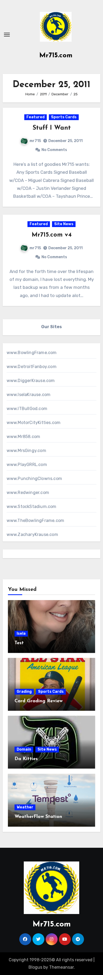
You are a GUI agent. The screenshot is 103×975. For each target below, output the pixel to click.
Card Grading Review (39, 701)
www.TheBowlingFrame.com (35, 520)
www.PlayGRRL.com (27, 464)
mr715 (35, 141)
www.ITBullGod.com (27, 408)
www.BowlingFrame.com (32, 352)
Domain (24, 749)
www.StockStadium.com (32, 506)
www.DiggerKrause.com (31, 380)
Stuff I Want (51, 128)
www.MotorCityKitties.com (34, 422)
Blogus (35, 967)
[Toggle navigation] (7, 34)
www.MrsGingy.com (26, 450)
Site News (63, 224)
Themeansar (61, 967)
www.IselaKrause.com (29, 394)
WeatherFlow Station (38, 816)
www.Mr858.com (23, 436)
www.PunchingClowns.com (34, 478)
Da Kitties (26, 759)
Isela (21, 633)
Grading (24, 691)
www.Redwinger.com (28, 492)
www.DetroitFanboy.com (32, 366)
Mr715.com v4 (52, 235)
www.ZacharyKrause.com (32, 534)
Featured (35, 117)
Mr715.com (55, 55)
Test (19, 643)
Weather (25, 807)
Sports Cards (64, 117)
